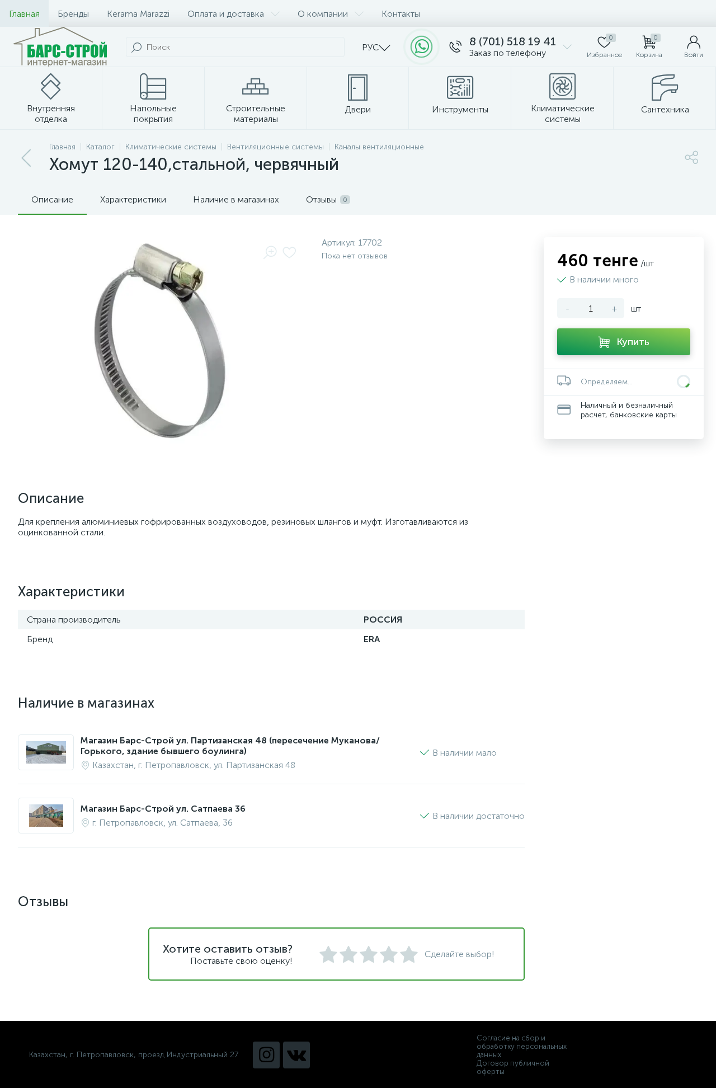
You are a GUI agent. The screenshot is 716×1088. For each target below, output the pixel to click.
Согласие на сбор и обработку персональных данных (522, 1046)
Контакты (400, 13)
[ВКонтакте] (296, 1055)
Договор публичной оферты (513, 1067)
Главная (24, 13)
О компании (323, 13)
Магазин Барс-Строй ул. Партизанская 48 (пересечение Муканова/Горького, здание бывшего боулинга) (230, 745)
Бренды (73, 13)
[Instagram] (266, 1055)
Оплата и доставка (225, 13)
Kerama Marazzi (138, 13)
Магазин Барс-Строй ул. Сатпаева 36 (163, 808)
